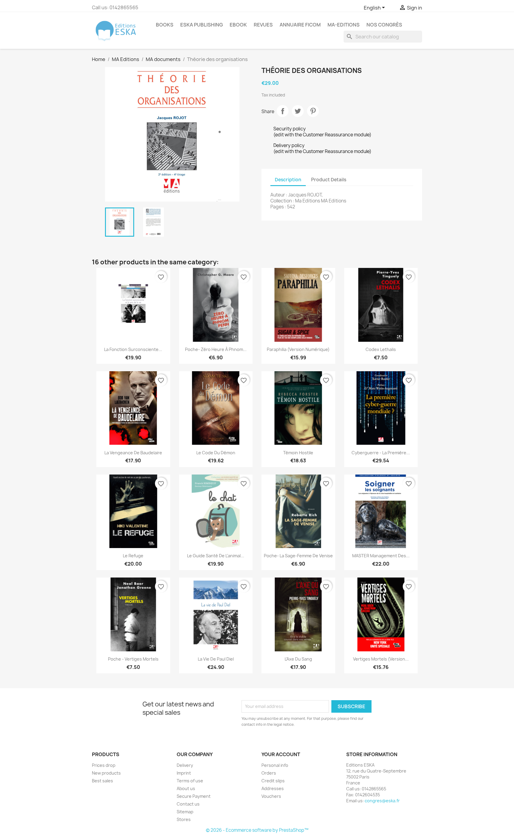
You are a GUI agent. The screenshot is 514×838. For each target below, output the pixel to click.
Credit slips (273, 781)
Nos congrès (384, 24)
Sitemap (185, 811)
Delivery (185, 765)
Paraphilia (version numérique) (298, 349)
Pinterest (313, 111)
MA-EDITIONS (343, 24)
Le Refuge (133, 555)
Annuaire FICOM (300, 24)
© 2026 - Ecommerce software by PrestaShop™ (257, 830)
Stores (184, 819)
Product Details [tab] (328, 180)
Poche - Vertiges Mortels (133, 659)
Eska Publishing (201, 24)
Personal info (274, 765)
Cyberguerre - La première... (381, 452)
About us (186, 788)
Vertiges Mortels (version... (381, 659)
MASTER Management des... (381, 555)
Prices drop (103, 765)
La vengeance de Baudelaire (133, 452)
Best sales (102, 781)
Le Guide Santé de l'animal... (215, 555)
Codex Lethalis (381, 349)
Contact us (188, 804)
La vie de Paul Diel (216, 659)
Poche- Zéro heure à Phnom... (216, 349)
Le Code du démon (215, 452)
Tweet (298, 111)
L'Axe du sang (298, 659)
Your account (280, 754)
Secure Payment (194, 796)
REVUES (263, 24)
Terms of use (190, 781)
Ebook (238, 24)
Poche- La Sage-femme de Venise (298, 555)
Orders (268, 773)
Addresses (272, 788)
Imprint (184, 773)
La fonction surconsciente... (133, 349)
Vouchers (271, 796)
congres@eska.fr (382, 800)
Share (283, 111)
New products (106, 773)
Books (164, 24)
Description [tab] (288, 180)
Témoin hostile (298, 452)
